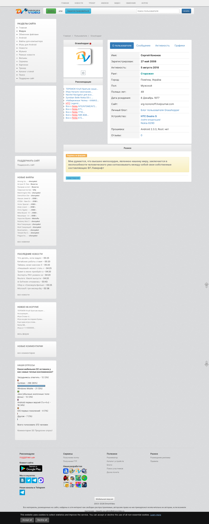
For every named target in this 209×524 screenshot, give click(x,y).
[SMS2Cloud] (84, 471)
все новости (23, 294)
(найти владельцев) (150, 119)
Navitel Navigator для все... (79, 94)
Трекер (92, 3)
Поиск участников (115, 468)
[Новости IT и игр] (72, 487)
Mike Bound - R (23, 213)
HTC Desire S (149, 116)
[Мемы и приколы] (72, 471)
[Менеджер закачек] (84, 478)
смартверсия (73, 178)
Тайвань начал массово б (29, 265)
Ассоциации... (23, 313)
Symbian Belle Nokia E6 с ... (79, 97)
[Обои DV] (78, 487)
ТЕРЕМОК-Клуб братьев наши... (82, 89)
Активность (162, 45)
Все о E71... (74, 109)
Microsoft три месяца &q (29, 288)
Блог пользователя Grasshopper (160, 110)
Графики (180, 45)
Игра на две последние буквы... (30, 319)
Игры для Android (27, 44)
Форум (145, 3)
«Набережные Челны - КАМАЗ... (82, 100)
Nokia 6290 (147, 123)
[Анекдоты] (78, 480)
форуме (34, 307)
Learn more (155, 514)
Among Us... (22, 181)
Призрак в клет (23, 187)
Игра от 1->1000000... (26, 328)
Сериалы (23, 61)
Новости (79, 3)
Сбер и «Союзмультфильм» (30, 285)
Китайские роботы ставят (30, 261)
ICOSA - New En (23, 201)
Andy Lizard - (22, 207)
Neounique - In (23, 216)
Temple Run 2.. (23, 233)
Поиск (22, 75)
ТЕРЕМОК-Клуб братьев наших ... (31, 311)
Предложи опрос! (43, 430)
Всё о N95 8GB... (77, 115)
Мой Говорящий (24, 227)
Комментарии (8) (25, 430)
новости (37, 254)
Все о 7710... (75, 112)
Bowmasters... (23, 230)
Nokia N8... (21, 325)
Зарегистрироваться (78, 11)
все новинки (23, 241)
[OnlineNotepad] (66, 471)
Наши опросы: (26, 365)
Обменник (131, 3)
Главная (65, 3)
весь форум (23, 334)
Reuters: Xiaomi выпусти (29, 278)
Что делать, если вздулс (29, 258)
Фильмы (23, 58)
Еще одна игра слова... (26, 322)
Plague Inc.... (22, 236)
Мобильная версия (104, 499)
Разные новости (27, 54)
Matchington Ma (23, 193)
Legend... (73, 103)
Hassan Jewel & (23, 198)
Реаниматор (112, 457)
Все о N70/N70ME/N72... (81, 106)
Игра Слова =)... (24, 316)
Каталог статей (26, 71)
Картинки (23, 64)
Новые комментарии (30, 346)
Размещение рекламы (160, 457)
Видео (117, 3)
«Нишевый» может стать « (30, 268)
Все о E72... (75, 118)
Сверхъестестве (24, 190)
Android (105, 3)
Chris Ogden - (23, 210)
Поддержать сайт (28, 160)
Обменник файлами (29, 34)
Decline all (42, 520)
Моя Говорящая (24, 224)
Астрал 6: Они (23, 184)
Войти (51, 11)
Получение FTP (70, 461)
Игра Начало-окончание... (79, 92)
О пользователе (121, 45)
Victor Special (22, 204)
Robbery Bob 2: (23, 221)
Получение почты (71, 457)
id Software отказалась (28, 281)
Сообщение (143, 45)
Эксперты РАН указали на (30, 275)
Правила (154, 461)
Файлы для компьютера (31, 41)
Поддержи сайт (26, 78)
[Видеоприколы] (72, 480)
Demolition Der (23, 195)
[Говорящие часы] (66, 478)
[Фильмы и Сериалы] (84, 487)
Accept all (27, 520)
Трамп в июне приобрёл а (30, 271)
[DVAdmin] (66, 485)
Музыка (22, 51)
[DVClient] (78, 471)
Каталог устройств (115, 461)
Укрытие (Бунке (23, 218)
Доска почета (113, 472)
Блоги (109, 465)
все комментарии (26, 353)
